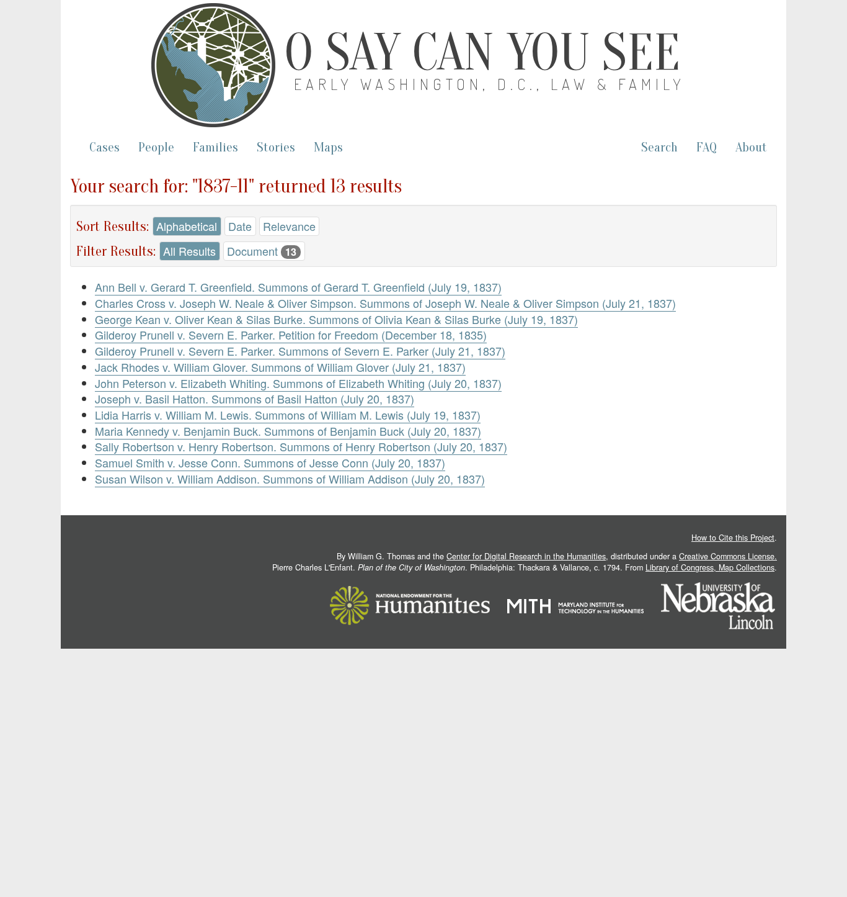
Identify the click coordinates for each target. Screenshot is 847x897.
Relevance (289, 226)
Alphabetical (186, 226)
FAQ (706, 147)
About (751, 147)
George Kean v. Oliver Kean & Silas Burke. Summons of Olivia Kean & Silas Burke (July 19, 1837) (336, 319)
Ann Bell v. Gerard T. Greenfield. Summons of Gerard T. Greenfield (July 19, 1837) (298, 287)
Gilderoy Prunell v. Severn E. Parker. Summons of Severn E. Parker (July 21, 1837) (300, 351)
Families (215, 147)
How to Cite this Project (732, 537)
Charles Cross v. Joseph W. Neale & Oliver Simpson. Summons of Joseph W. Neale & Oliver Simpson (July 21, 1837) (385, 303)
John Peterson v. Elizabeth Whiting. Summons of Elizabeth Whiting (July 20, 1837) (298, 383)
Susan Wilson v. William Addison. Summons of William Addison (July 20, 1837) (290, 479)
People (156, 147)
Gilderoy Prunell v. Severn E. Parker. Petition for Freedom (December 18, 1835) (291, 335)
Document (261, 251)
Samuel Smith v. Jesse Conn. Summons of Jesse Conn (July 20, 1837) (270, 462)
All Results (189, 251)
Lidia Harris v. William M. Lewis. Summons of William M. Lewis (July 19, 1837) (288, 415)
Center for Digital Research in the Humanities (526, 556)
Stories (276, 147)
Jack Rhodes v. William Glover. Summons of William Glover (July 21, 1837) (280, 367)
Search (659, 147)
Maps (328, 147)
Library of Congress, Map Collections (709, 567)
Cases (104, 147)
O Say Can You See (482, 52)
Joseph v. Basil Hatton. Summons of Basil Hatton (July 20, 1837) (254, 398)
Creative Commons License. (728, 556)
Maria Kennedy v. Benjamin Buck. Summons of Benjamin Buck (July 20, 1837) (288, 431)
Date (240, 226)
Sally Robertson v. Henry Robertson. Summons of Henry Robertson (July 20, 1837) (301, 446)
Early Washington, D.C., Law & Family (490, 84)
